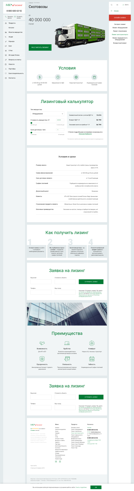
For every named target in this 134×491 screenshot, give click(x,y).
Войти (127, 4)
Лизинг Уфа (74, 447)
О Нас (11, 50)
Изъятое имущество (15, 32)
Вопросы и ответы (15, 60)
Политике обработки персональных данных (90, 294)
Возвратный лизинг (120, 43)
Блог (10, 46)
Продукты (12, 23)
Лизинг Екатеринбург (76, 440)
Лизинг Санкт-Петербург (77, 444)
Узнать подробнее (81, 487)
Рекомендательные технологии (60, 456)
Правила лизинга (59, 451)
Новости (11, 64)
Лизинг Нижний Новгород (78, 442)
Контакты (12, 78)
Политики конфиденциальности (89, 295)
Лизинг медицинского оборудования (119, 39)
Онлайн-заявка (120, 18)
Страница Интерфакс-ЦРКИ (38, 468)
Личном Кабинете (85, 134)
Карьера (11, 41)
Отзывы (57, 453)
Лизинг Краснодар (76, 446)
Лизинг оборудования (119, 28)
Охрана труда (58, 458)
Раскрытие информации (61, 449)
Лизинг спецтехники (120, 31)
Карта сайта (34, 465)
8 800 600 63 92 (14, 11)
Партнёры (12, 69)
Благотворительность (16, 73)
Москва (116, 11)
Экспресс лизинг (120, 24)
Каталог (11, 28)
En (117, 5)
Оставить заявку (19, 17)
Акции (11, 37)
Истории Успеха (14, 55)
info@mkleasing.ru (96, 432)
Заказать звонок (10, 17)
